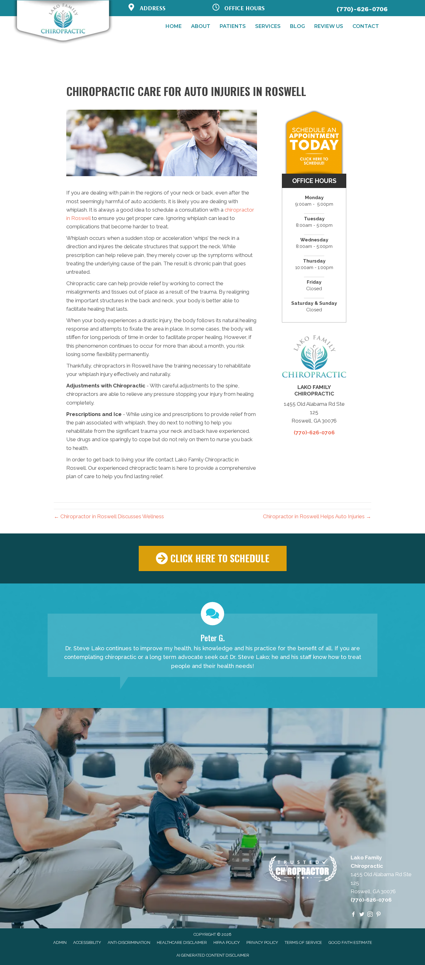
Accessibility (87, 942)
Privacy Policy (262, 942)
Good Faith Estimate (350, 942)
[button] (213, 558)
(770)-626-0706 (362, 9)
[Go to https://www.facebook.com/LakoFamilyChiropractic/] (353, 915)
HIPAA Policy (226, 942)
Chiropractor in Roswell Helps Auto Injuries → (317, 516)
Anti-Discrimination (129, 942)
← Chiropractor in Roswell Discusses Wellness (109, 516)
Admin (60, 942)
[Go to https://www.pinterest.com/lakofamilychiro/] (378, 915)
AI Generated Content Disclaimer (212, 955)
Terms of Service (303, 942)
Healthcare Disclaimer (182, 942)
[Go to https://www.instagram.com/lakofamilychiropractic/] (370, 915)
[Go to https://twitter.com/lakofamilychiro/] (361, 915)
